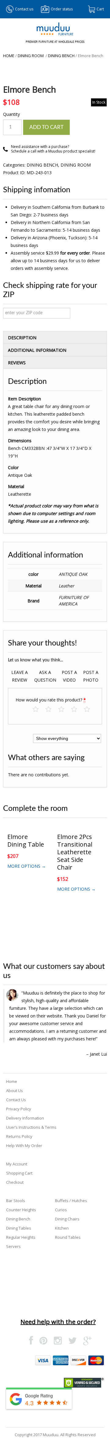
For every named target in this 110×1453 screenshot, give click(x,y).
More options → (26, 866)
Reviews (17, 363)
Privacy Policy (18, 1109)
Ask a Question (45, 676)
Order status (62, 9)
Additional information (37, 350)
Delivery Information (25, 1118)
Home (8, 55)
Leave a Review (19, 676)
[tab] (55, 337)
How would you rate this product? (51, 700)
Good (77, 709)
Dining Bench (61, 55)
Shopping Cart (19, 1173)
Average (64, 709)
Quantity (11, 114)
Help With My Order (24, 1145)
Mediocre (51, 709)
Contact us (24, 9)
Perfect (90, 709)
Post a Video (69, 676)
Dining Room (31, 55)
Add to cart (46, 127)
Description (22, 337)
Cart (100, 9)
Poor (38, 709)
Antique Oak (73, 574)
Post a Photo (90, 676)
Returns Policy (19, 1136)
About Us (14, 1090)
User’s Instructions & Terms (31, 1127)
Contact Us (16, 1099)
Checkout (15, 1182)
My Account (16, 1164)
